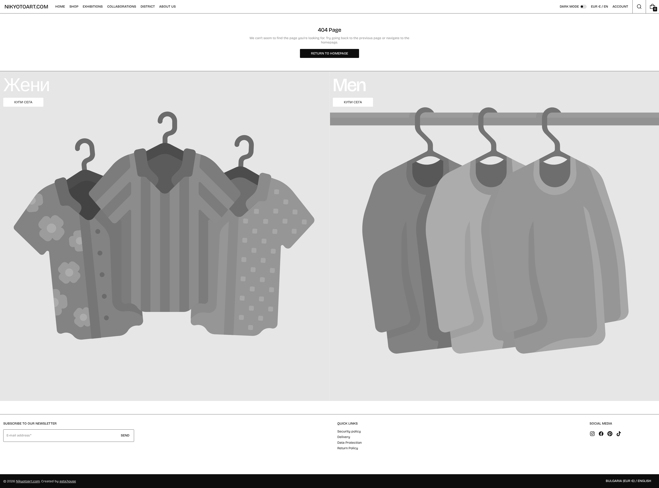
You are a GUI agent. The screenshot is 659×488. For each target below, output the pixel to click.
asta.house (67, 481)
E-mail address (18, 435)
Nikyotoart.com (28, 481)
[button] (74, 6)
